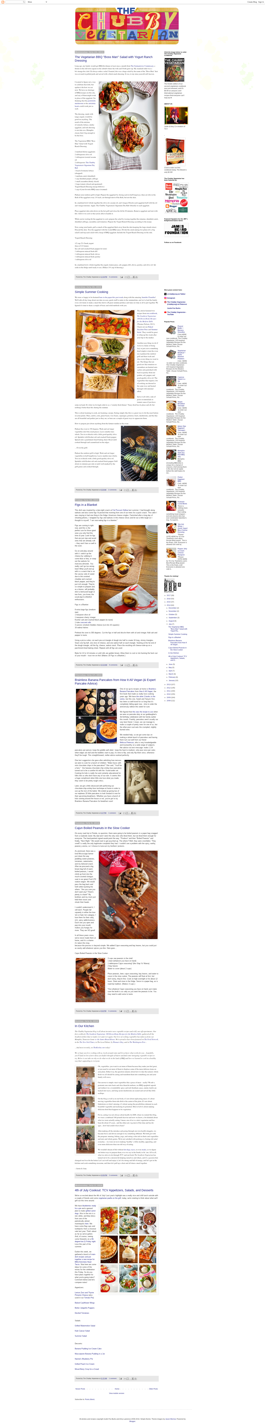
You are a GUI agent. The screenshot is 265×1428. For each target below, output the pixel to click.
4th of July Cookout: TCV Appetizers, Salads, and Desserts (114, 1190)
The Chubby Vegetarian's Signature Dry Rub (85, 165)
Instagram (171, 298)
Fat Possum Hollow (120, 510)
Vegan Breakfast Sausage (181, 404)
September (173, 618)
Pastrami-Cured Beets (182, 503)
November (173, 611)
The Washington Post (137, 1042)
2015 (169, 602)
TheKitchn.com (99, 1047)
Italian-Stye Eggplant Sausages (182, 428)
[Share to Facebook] (133, 277)
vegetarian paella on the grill (110, 1198)
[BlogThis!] (128, 277)
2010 (169, 694)
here (86, 1224)
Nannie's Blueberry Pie (84, 1359)
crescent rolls (85, 622)
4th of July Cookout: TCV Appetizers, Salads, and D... (177, 658)
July (170, 624)
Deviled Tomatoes (82, 1313)
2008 (169, 701)
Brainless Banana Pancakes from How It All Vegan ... (177, 643)
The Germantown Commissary (142, 66)
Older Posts (153, 1389)
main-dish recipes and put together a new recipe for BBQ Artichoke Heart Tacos (85, 1259)
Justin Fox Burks (174, 308)
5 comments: (113, 277)
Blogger (132, 1421)
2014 (169, 605)
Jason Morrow (170, 1419)
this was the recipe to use (142, 712)
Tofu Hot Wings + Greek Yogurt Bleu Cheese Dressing (182, 528)
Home (117, 1389)
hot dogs (127, 1149)
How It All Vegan (146, 691)
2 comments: (112, 490)
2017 (169, 595)
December (173, 608)
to (96, 1039)
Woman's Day (118, 1042)
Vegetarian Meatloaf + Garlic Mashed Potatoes (182, 355)
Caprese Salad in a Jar (181, 379)
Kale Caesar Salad (82, 1331)
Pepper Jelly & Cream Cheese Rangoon (182, 552)
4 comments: (112, 1011)
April (171, 671)
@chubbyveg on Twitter (176, 294)
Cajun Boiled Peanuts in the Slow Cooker (102, 828)
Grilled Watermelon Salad (85, 1326)
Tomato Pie (88, 1298)
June (171, 664)
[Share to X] (131, 277)
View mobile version (116, 1393)
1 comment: (112, 813)
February (172, 677)
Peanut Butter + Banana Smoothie (181, 329)
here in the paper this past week (111, 297)
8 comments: (113, 665)
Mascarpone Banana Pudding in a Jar (90, 1354)
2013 (169, 684)
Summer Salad (81, 1336)
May (170, 667)
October (172, 614)
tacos (133, 1149)
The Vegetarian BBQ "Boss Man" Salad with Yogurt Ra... (177, 629)
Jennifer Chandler (148, 297)
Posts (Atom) (90, 1399)
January (172, 680)
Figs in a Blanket (86, 504)
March (171, 674)
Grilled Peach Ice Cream (84, 1364)
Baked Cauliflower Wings (85, 1303)
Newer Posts (80, 1389)
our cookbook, (147, 317)
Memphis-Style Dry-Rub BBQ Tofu (181, 454)
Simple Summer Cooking (91, 292)
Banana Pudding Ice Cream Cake (88, 1349)
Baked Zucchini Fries (145, 328)
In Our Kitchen (84, 1026)
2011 (169, 691)
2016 (169, 599)
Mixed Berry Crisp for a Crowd (87, 1369)
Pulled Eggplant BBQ (181, 479)
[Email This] (126, 277)
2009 (169, 697)
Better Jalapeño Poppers (85, 1308)
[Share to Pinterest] (136, 277)
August (171, 621)
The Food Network (151, 1039)
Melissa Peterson (127, 742)
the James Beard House (106, 1039)
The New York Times (87, 1042)
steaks (144, 1149)
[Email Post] (121, 277)
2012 (169, 688)
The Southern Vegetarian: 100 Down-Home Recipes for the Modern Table (113, 1034)
